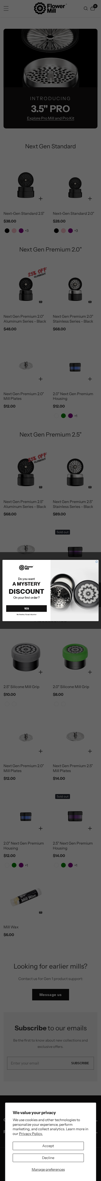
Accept (48, 1146)
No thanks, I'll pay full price (26, 614)
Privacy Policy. (31, 1133)
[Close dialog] (96, 562)
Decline (48, 1157)
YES (26, 608)
